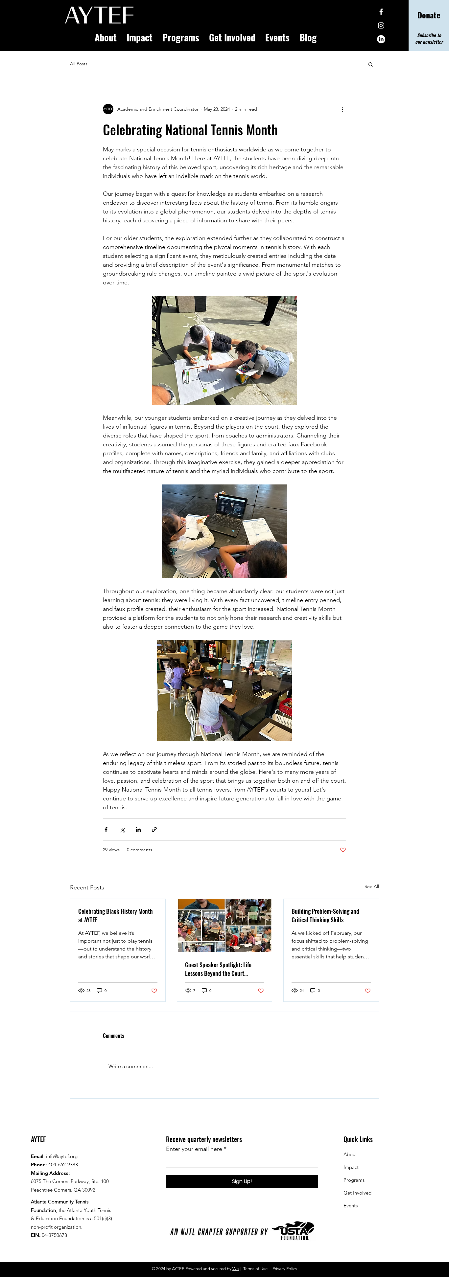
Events (350, 1205)
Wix (235, 1268)
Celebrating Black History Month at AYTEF (115, 915)
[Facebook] (381, 12)
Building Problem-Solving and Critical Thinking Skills (325, 915)
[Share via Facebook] (106, 829)
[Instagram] (381, 25)
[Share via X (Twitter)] (122, 829)
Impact (351, 1167)
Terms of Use (255, 1268)
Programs (354, 1180)
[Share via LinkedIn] (138, 829)
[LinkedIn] (381, 39)
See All (372, 886)
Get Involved (357, 1193)
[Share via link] (154, 829)
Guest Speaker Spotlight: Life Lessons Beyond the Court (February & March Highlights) (219, 968)
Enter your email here (194, 1149)
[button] (370, 64)
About (350, 1154)
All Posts (78, 64)
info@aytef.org (62, 1156)
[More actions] (342, 109)
